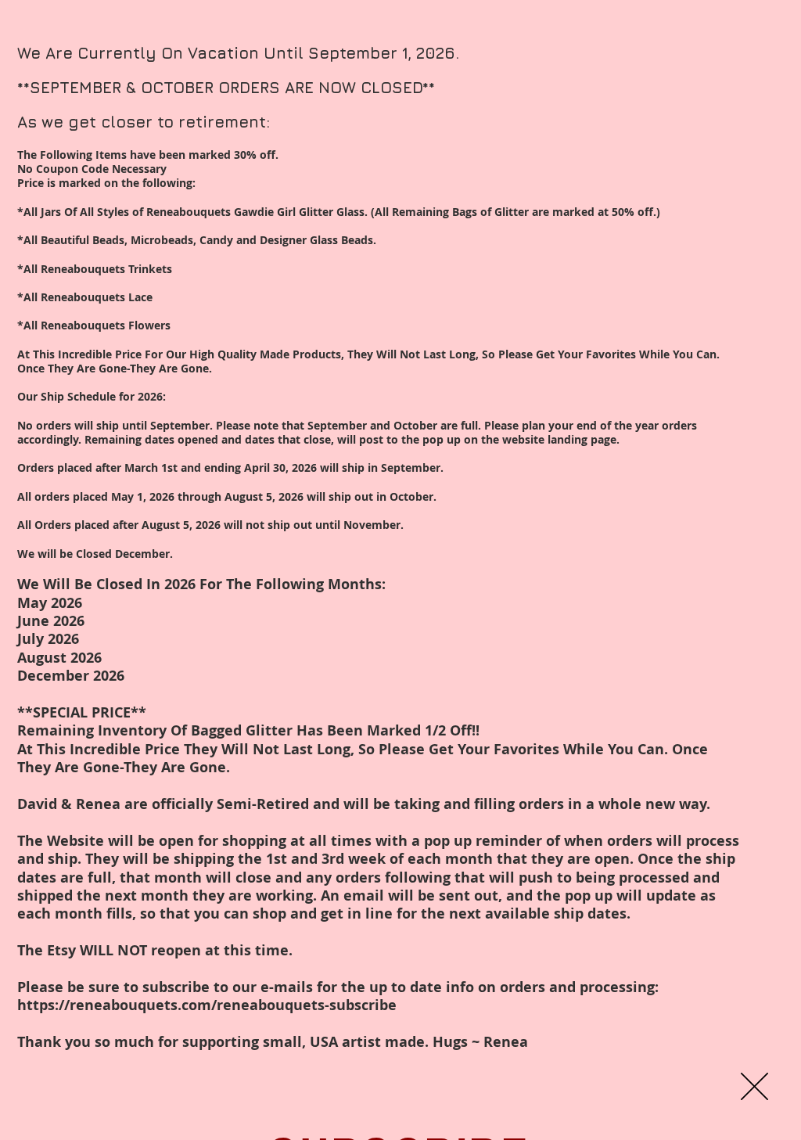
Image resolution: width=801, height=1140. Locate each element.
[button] (754, 1086)
